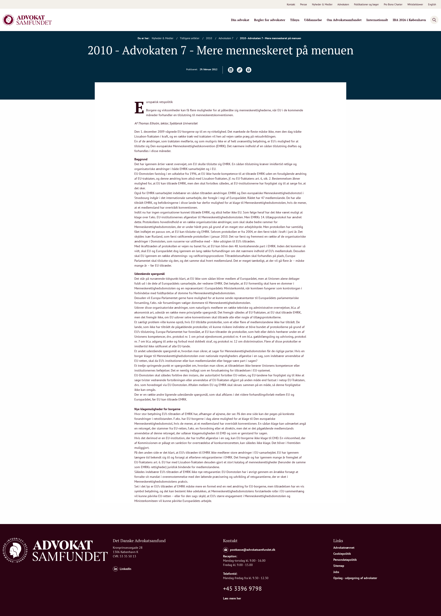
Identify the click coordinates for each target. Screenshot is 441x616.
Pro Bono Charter (393, 4)
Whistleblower (415, 4)
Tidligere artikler (190, 38)
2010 (209, 38)
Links (338, 540)
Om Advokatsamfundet (344, 20)
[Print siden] (248, 70)
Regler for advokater (269, 20)
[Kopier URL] (239, 70)
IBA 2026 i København (409, 20)
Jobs (336, 572)
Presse (303, 4)
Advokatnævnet (343, 548)
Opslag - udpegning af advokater (355, 578)
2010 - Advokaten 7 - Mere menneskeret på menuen (270, 38)
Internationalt (377, 20)
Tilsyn (294, 20)
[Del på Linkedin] (230, 70)
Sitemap (338, 566)
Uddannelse (313, 20)
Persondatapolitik (345, 560)
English (432, 4)
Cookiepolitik (342, 554)
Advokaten (343, 4)
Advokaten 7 (226, 38)
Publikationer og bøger (366, 4)
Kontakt (291, 4)
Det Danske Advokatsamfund (139, 540)
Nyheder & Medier (322, 4)
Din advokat (240, 20)
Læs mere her (232, 598)
